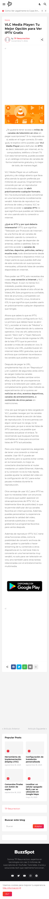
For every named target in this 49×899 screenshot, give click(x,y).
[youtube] (12, 875)
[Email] (30, 666)
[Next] (45, 10)
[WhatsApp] (24, 666)
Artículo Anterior (12, 729)
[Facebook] (13, 666)
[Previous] (42, 10)
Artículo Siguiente (36, 729)
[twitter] (18, 875)
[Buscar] (45, 4)
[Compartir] (42, 39)
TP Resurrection (12, 809)
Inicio (7, 20)
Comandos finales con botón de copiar (14, 786)
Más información (11, 888)
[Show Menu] (3, 4)
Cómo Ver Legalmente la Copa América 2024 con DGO (22, 11)
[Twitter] (19, 666)
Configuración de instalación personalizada (34, 759)
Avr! (7, 894)
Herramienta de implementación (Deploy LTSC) (13, 759)
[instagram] (30, 875)
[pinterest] (36, 875)
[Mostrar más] (35, 666)
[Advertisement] (24, 74)
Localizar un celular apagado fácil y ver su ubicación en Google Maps (34, 789)
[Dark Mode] (40, 4)
